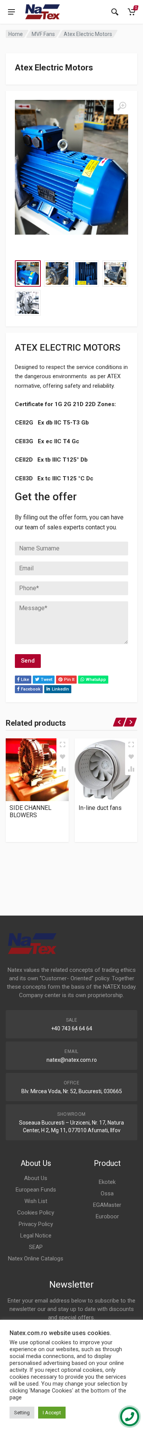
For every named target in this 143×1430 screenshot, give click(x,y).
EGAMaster (107, 1204)
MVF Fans (43, 34)
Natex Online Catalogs (35, 1258)
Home (15, 34)
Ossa (107, 1193)
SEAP (36, 1247)
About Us (35, 1178)
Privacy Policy (36, 1224)
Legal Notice (35, 1235)
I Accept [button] (52, 1412)
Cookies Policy (35, 1212)
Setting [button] (22, 1412)
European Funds (36, 1189)
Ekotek (107, 1182)
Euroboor (107, 1216)
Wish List (35, 1201)
